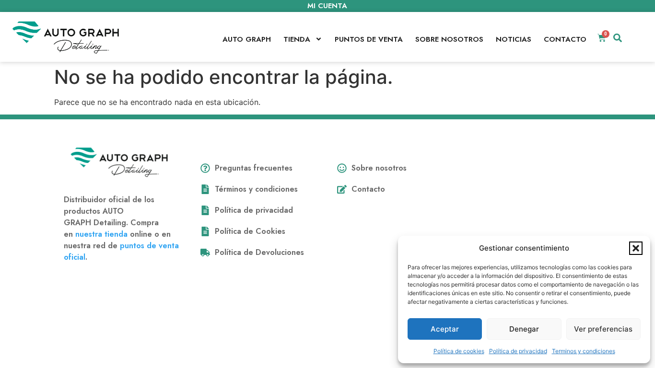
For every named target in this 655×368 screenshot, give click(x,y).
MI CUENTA (327, 5)
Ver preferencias (603, 329)
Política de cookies (458, 351)
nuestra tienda (101, 234)
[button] (636, 248)
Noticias (513, 39)
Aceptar (445, 329)
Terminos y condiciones (583, 351)
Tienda (296, 39)
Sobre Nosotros (449, 39)
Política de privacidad (518, 351)
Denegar (524, 329)
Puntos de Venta (369, 39)
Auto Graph (246, 39)
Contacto (565, 39)
